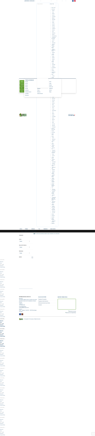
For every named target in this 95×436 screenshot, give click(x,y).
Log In (64, 0)
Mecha (50, 85)
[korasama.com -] (22, 115)
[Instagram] (75, 1)
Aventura (27, 90)
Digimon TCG (40, 84)
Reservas (46, 228)
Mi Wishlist (54, 0)
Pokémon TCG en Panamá (42, 79)
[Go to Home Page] (19, 231)
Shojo (50, 91)
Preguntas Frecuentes (46, 0)
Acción (26, 83)
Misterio (38, 91)
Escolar (26, 88)
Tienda (26, 228)
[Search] (57, 4)
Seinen (26, 86)
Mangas (33, 228)
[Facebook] (73, 1)
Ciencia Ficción (40, 93)
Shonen (26, 81)
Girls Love (51, 86)
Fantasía (38, 88)
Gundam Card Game (41, 86)
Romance (27, 95)
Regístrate (68, 0)
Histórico (51, 88)
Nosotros (38, 0)
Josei (50, 83)
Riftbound (39, 82)
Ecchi (50, 81)
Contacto (59, 0)
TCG (39, 228)
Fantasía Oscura (28, 91)
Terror (38, 90)
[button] (32, 257)
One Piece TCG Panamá (42, 81)
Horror (50, 90)
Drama (26, 85)
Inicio (21, 228)
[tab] (23, 81)
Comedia (26, 93)
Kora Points (53, 228)
